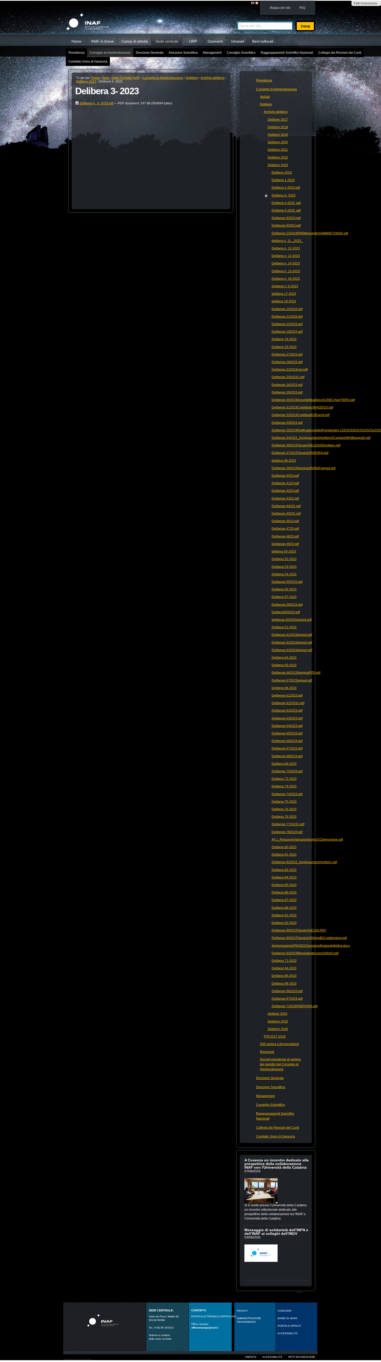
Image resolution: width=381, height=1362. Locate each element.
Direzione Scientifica (183, 53)
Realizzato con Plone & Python (78, 1359)
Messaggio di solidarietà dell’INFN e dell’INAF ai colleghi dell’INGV (276, 1232)
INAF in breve (102, 41)
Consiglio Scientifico (241, 53)
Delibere (192, 78)
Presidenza (76, 53)
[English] (253, 3)
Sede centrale (167, 41)
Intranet (237, 41)
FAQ (302, 8)
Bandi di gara (287, 1318)
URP (193, 41)
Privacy (242, 1310)
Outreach (215, 41)
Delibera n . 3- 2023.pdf (96, 103)
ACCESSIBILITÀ (288, 1333)
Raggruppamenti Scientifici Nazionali (287, 53)
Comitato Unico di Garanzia (87, 61)
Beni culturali (262, 41)
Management (212, 53)
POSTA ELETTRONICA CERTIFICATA (213, 1316)
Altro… (301, 1292)
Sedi (105, 78)
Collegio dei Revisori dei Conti (339, 53)
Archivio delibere (212, 78)
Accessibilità (272, 1357)
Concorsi (285, 1310)
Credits (250, 1357)
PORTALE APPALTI (289, 1325)
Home (76, 41)
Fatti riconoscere (365, 3)
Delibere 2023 (86, 81)
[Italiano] (257, 3)
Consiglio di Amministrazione (110, 53)
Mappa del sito (280, 8)
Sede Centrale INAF (125, 78)
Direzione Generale (150, 53)
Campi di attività (135, 41)
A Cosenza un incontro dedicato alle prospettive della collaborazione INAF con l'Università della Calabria (276, 1163)
